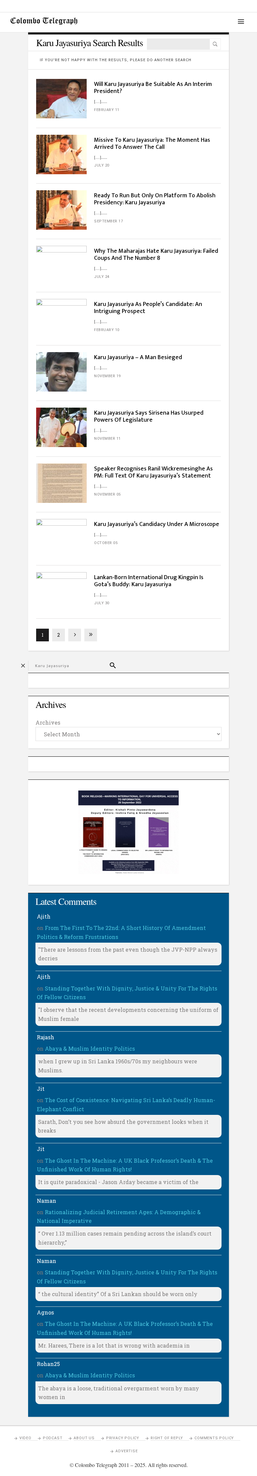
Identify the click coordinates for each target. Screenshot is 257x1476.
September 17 (108, 221)
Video (25, 1438)
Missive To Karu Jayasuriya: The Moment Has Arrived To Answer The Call (152, 143)
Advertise (126, 1451)
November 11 (107, 438)
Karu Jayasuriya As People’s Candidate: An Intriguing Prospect (148, 307)
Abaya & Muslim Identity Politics (90, 1048)
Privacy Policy (122, 1438)
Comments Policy (214, 1438)
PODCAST (53, 1438)
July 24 (101, 277)
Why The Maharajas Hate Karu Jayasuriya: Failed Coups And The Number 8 (156, 254)
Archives (47, 722)
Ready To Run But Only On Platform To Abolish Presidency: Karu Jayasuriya (155, 199)
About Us (84, 1438)
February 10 (106, 330)
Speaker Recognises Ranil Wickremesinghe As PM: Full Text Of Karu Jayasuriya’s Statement (153, 472)
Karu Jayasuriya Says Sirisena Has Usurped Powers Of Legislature (148, 416)
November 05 (107, 494)
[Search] (215, 44)
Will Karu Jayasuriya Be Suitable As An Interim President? (153, 87)
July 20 (101, 165)
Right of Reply (167, 1438)
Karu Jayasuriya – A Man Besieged (138, 357)
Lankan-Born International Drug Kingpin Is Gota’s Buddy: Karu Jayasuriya (148, 581)
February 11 (106, 110)
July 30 (101, 603)
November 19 (107, 376)
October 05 (105, 543)
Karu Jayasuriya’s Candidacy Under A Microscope (156, 524)
